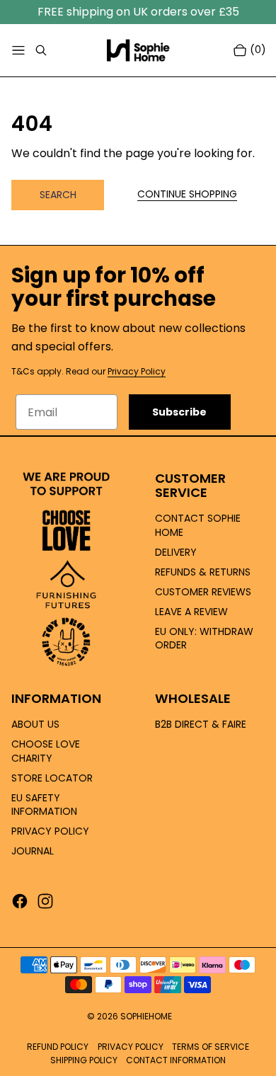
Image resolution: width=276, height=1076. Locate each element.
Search (58, 195)
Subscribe (179, 412)
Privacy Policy (137, 371)
